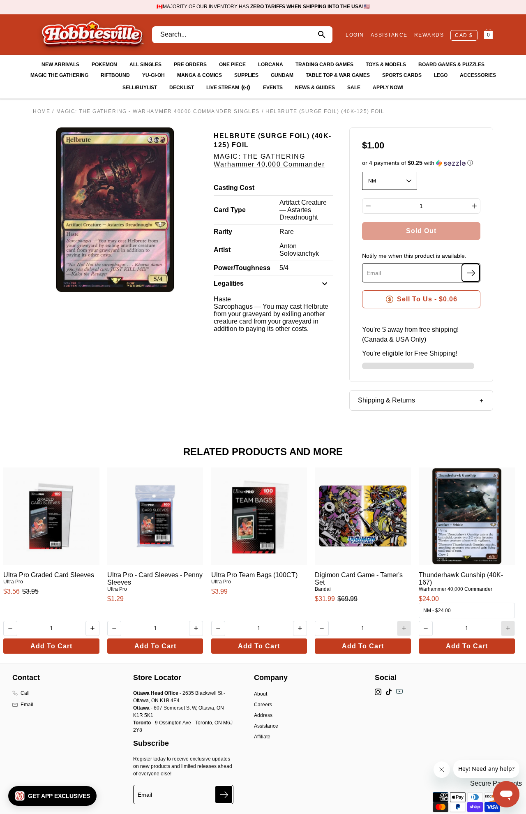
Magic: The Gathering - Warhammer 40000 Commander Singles (158, 111)
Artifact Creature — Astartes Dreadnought (303, 210)
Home (41, 111)
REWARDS (429, 35)
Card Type (230, 209)
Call (25, 693)
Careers (263, 705)
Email (27, 705)
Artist (222, 249)
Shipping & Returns (386, 400)
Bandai (323, 589)
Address (263, 715)
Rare (286, 231)
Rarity (223, 231)
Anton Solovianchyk (299, 250)
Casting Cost (234, 187)
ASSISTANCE (389, 35)
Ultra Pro (13, 582)
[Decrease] (368, 206)
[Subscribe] (470, 273)
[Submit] (224, 794)
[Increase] (474, 206)
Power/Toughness (242, 267)
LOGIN (355, 35)
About (260, 694)
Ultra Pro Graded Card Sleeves (48, 574)
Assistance (266, 726)
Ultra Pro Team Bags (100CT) (254, 574)
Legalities (229, 283)
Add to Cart (51, 646)
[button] (421, 163)
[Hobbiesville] (92, 34)
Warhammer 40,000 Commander (269, 164)
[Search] (321, 34)
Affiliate (262, 737)
